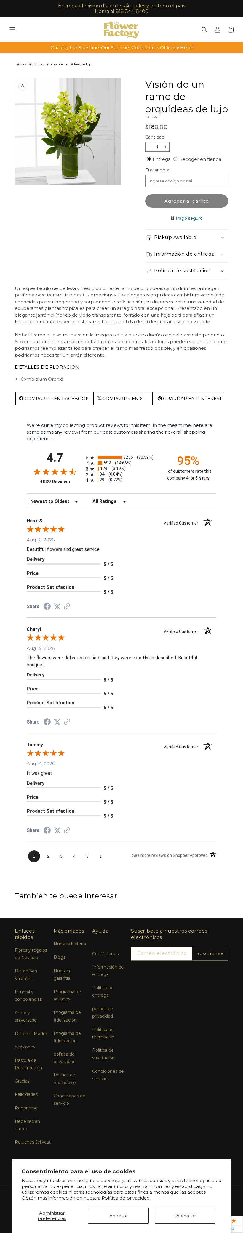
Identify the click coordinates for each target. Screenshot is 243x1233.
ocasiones (25, 1047)
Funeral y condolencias (28, 995)
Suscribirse (210, 953)
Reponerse (26, 1108)
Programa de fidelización (67, 1016)
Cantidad (154, 137)
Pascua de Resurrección (28, 1064)
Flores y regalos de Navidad (31, 953)
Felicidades (26, 1094)
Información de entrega (108, 970)
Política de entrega (103, 991)
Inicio (19, 64)
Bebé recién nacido (27, 1125)
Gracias (22, 1081)
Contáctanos (105, 953)
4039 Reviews (61, 482)
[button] (12, 29)
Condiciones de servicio (69, 1099)
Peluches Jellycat (33, 1142)
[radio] (121, 457)
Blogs (59, 957)
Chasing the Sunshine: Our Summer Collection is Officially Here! (122, 47)
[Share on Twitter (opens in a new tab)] (57, 606)
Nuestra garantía (62, 974)
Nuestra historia (70, 944)
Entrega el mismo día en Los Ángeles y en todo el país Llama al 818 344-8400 (121, 8)
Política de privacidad (126, 1198)
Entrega (162, 159)
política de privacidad (64, 1057)
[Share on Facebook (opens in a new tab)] (47, 607)
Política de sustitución (103, 1054)
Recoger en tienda (200, 159)
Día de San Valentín (26, 974)
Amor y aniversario (26, 1016)
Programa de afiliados (67, 995)
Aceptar (118, 1215)
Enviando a (167, 170)
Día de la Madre (31, 1033)
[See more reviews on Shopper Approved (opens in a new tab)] (67, 607)
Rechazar (185, 1215)
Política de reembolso (65, 1078)
